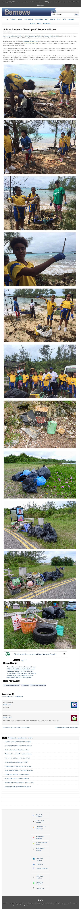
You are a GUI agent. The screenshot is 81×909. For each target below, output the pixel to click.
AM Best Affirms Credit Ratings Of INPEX (16, 762)
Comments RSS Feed (17, 696)
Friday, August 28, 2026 (8, 2)
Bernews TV (40, 864)
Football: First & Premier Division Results (66, 727)
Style (58, 19)
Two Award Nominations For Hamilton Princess (18, 754)
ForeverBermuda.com (59, 2)
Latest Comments (22, 738)
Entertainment (28, 19)
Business (13, 19)
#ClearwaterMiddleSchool (11, 685)
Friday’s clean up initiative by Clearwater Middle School (42, 36)
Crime (20, 19)
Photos (32, 23)
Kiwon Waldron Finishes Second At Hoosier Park (19, 770)
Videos (39, 23)
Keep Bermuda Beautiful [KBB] (12, 36)
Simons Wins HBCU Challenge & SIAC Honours (16, 727)
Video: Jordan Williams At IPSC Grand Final (17, 758)
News (46, 19)
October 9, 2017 (7, 704)
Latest (4, 738)
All (8, 19)
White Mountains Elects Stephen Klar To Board (18, 766)
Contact (32, 2)
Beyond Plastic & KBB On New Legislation (19, 677)
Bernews (40, 900)
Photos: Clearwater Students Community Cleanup (21, 667)
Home (18, 2)
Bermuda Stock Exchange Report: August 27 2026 (19, 782)
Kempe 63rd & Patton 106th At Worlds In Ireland (18, 746)
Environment (39, 19)
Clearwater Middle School (30, 41)
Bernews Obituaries (42, 868)
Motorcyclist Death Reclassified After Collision (18, 786)
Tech (64, 19)
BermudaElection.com (73, 2)
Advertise (25, 2)
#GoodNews (25, 685)
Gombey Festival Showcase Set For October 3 (18, 741)
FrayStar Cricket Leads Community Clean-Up (20, 675)
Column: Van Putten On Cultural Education (17, 774)
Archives (30, 738)
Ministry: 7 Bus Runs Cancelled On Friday (17, 778)
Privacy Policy (40, 888)
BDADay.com (48, 2)
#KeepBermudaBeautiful (38, 685)
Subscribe (39, 2)
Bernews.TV (40, 5)
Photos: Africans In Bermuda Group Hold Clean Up (21, 673)
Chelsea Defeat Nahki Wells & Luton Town (17, 750)
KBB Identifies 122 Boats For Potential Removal (20, 669)
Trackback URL (6, 696)
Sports (52, 19)
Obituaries (71, 19)
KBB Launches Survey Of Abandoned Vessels (20, 671)
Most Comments (12, 738)
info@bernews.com (42, 903)
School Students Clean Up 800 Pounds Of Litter (29, 29)
